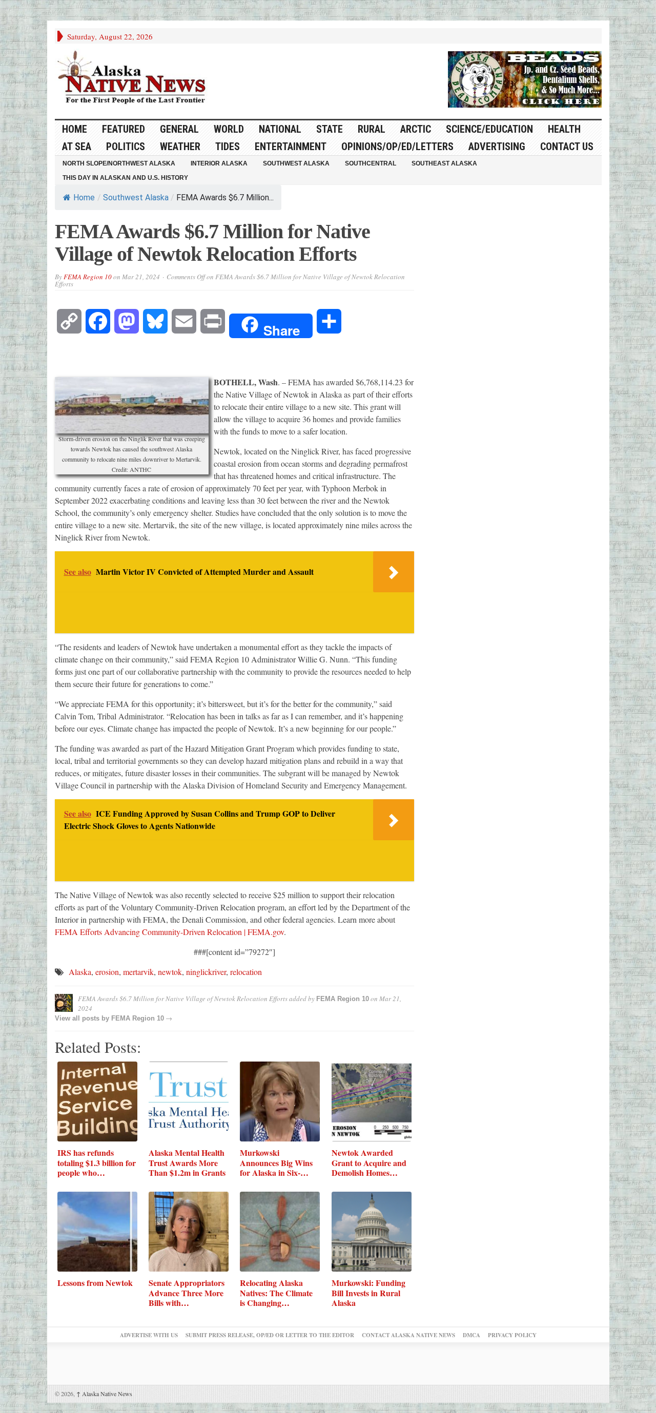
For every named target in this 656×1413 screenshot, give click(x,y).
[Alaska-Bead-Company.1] (525, 78)
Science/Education (489, 129)
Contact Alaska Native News (408, 1335)
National (280, 129)
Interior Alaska (219, 163)
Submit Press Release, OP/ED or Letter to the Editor (270, 1335)
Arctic (415, 129)
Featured (123, 129)
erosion (107, 971)
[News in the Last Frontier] (134, 78)
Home (84, 197)
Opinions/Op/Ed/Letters (397, 146)
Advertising (496, 146)
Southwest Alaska (296, 163)
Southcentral (370, 163)
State (329, 129)
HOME (74, 129)
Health (564, 129)
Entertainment (290, 146)
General (179, 129)
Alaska (80, 971)
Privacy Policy (512, 1335)
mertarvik (138, 971)
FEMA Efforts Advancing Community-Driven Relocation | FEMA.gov (169, 931)
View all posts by (83, 1018)
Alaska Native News (104, 1393)
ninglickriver (206, 971)
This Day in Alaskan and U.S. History (125, 177)
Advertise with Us (149, 1335)
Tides (227, 146)
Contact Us (566, 146)
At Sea (76, 146)
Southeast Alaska (444, 163)
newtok (170, 971)
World (229, 129)
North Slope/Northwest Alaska (119, 163)
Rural (371, 129)
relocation (246, 971)
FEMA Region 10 (88, 276)
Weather (180, 146)
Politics (125, 146)
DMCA (471, 1335)
